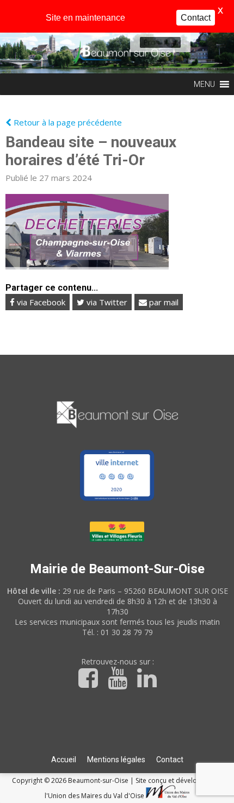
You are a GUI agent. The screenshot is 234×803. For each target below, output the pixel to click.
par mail (162, 302)
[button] (152, 42)
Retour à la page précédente (66, 122)
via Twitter (105, 302)
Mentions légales (116, 759)
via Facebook (40, 302)
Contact (169, 759)
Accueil (63, 759)
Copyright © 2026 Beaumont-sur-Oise (71, 780)
